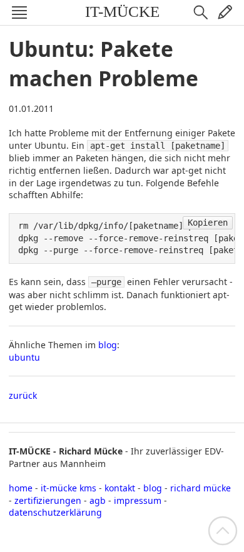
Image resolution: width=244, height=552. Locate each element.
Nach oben (223, 531)
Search (200, 12)
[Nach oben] (223, 530)
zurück (23, 395)
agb (97, 500)
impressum (137, 500)
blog (107, 345)
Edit (224, 12)
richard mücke (200, 488)
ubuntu (24, 357)
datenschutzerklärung (55, 512)
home (21, 488)
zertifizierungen (47, 500)
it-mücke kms (68, 488)
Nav (19, 12)
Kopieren (208, 223)
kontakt (119, 488)
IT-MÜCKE (122, 11)
